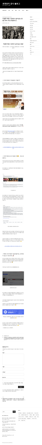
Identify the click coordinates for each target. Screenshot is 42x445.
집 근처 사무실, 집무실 (33, 21)
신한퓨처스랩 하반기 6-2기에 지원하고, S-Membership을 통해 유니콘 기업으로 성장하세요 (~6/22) (9, 430)
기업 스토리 (32, 23)
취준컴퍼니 (31, 19)
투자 (19, 10)
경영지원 (31, 27)
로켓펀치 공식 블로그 (11, 4)
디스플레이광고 (10, 337)
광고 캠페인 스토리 (33, 36)
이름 (3, 366)
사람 (9, 10)
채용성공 (21, 337)
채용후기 (18, 337)
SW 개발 (31, 25)
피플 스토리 (32, 42)
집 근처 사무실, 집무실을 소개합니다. (8, 427)
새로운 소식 (32, 52)
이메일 (3, 372)
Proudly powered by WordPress (7, 442)
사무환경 (26, 416)
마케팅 (31, 414)
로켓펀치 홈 (4, 10)
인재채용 (5, 337)
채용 (16, 10)
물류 (30, 44)
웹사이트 (4, 377)
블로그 (27, 10)
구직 (5, 339)
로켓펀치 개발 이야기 (33, 40)
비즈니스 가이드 (21, 416)
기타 (19, 414)
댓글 (3, 352)
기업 (12, 10)
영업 (30, 38)
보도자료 (31, 29)
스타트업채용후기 (14, 337)
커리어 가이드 (32, 46)
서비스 (23, 10)
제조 (30, 50)
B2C (7, 337)
